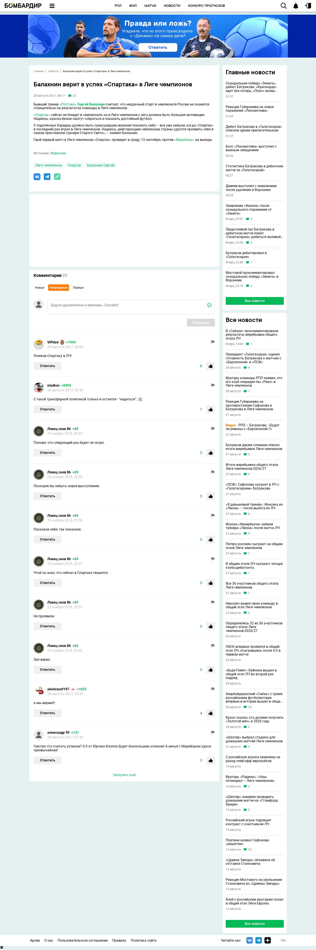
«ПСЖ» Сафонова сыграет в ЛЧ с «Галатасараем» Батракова (252, 486)
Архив (35, 940)
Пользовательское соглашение (83, 940)
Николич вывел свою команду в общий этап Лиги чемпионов (252, 605)
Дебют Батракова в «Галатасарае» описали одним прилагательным (254, 128)
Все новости (255, 301)
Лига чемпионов (48, 165)
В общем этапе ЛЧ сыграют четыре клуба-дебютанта (254, 565)
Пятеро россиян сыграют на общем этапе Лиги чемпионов (254, 546)
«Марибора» (184, 140)
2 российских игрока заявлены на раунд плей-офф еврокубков (253, 759)
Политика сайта (143, 940)
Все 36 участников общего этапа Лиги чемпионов (252, 585)
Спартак (74, 165)
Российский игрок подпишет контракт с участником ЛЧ (249, 822)
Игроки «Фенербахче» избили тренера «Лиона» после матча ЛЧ (253, 526)
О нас (48, 940)
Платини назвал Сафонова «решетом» (247, 842)
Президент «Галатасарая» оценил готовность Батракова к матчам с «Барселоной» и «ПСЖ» (253, 358)
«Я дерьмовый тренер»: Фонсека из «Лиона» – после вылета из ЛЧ (254, 506)
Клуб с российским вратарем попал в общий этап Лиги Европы (254, 901)
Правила (119, 940)
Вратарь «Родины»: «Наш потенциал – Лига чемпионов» (250, 778)
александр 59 (58, 732)
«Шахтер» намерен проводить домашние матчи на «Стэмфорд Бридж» (252, 800)
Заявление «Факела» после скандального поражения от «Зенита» (249, 209)
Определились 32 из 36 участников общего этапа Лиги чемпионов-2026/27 (254, 627)
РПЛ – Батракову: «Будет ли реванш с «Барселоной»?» (252, 427)
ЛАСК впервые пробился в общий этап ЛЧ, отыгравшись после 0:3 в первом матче (253, 650)
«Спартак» (42, 115)
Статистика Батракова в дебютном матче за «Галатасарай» (254, 168)
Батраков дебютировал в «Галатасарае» (246, 255)
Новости (53, 71)
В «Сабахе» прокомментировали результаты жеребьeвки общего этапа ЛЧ (252, 334)
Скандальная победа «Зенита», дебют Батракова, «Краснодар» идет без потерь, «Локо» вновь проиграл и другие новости (251, 87)
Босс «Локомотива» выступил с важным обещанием (251, 148)
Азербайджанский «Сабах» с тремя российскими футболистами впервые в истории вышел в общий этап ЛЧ (254, 697)
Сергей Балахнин (91, 104)
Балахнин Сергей (100, 165)
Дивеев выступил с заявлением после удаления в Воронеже (251, 188)
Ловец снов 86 (59, 429)
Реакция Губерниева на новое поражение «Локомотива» (250, 109)
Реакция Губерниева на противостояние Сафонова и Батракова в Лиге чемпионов (249, 405)
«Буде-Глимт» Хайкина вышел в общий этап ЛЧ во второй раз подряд (251, 674)
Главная (39, 71)
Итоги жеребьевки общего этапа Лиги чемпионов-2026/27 (252, 466)
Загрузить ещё (124, 775)
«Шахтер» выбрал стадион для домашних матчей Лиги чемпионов (254, 739)
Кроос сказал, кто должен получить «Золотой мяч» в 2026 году (255, 719)
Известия (58, 153)
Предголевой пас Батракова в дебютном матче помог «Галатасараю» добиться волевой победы (253, 233)
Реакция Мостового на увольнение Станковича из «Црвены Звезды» (254, 881)
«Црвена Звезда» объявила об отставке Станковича (250, 862)
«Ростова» (68, 104)
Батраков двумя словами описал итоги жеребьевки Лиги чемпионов (254, 447)
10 (250, 707)
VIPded (52, 342)
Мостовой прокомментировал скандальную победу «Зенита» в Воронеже (252, 276)
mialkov (53, 385)
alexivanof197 (58, 689)
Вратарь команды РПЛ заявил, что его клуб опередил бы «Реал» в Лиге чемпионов (254, 381)
